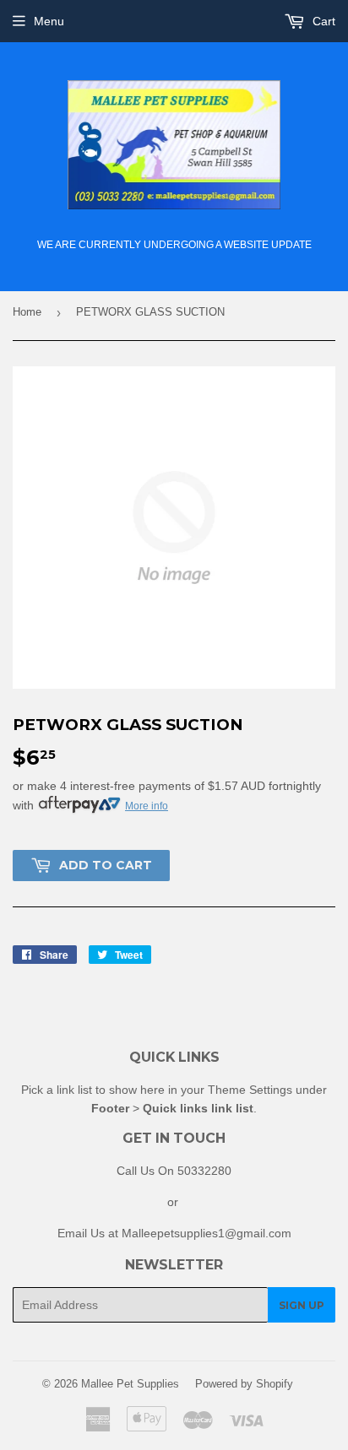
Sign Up (301, 1305)
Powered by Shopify (244, 1383)
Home (27, 312)
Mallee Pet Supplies (130, 1383)
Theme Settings (250, 1089)
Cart (322, 21)
